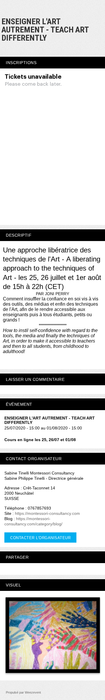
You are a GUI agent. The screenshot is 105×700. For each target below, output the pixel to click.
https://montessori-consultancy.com (47, 513)
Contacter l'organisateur (40, 538)
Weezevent (33, 692)
